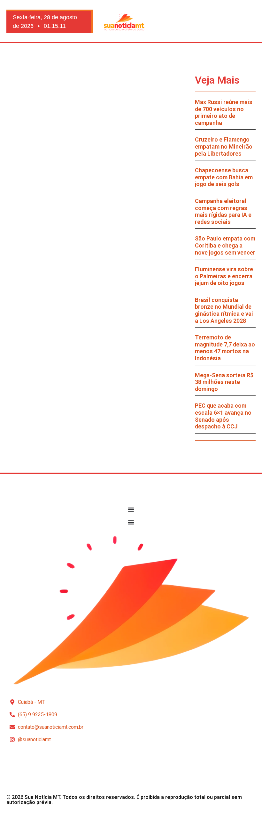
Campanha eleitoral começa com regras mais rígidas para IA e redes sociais (223, 211)
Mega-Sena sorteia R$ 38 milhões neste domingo (224, 382)
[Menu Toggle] (131, 509)
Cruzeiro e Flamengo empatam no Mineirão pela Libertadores (223, 146)
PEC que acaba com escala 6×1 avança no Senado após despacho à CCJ (223, 416)
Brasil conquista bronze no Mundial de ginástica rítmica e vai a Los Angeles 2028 (224, 310)
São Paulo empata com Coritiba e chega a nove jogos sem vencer (225, 245)
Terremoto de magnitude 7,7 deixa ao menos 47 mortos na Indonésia (225, 348)
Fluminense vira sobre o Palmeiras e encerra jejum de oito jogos (224, 276)
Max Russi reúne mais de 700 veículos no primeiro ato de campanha (223, 112)
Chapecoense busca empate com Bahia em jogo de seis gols (224, 177)
